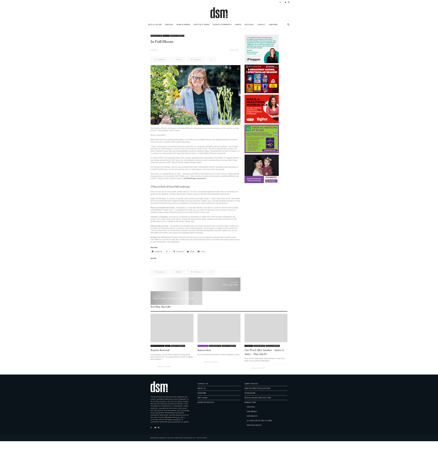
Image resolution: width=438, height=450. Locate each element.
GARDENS (166, 35)
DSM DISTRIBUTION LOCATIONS (257, 388)
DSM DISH (169, 24)
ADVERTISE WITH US (206, 402)
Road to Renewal (160, 350)
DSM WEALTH (252, 416)
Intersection (204, 350)
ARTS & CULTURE (155, 24)
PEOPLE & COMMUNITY (222, 24)
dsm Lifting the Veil (157, 345)
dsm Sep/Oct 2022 (156, 35)
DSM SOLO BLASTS (254, 425)
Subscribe (273, 24)
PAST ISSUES (202, 398)
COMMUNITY (248, 345)
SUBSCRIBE (202, 393)
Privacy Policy (202, 438)
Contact (261, 24)
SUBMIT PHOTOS (251, 384)
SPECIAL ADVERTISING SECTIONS (258, 398)
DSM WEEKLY (252, 411)
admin (159, 366)
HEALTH (168, 345)
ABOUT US (202, 388)
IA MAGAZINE (250, 393)
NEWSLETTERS (250, 402)
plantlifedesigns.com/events (195, 178)
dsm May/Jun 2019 (259, 345)
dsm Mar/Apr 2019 (215, 345)
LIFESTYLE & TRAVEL (202, 24)
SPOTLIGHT (249, 24)
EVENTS (238, 24)
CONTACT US (203, 384)
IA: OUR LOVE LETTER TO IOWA (259, 420)
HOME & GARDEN (183, 24)
